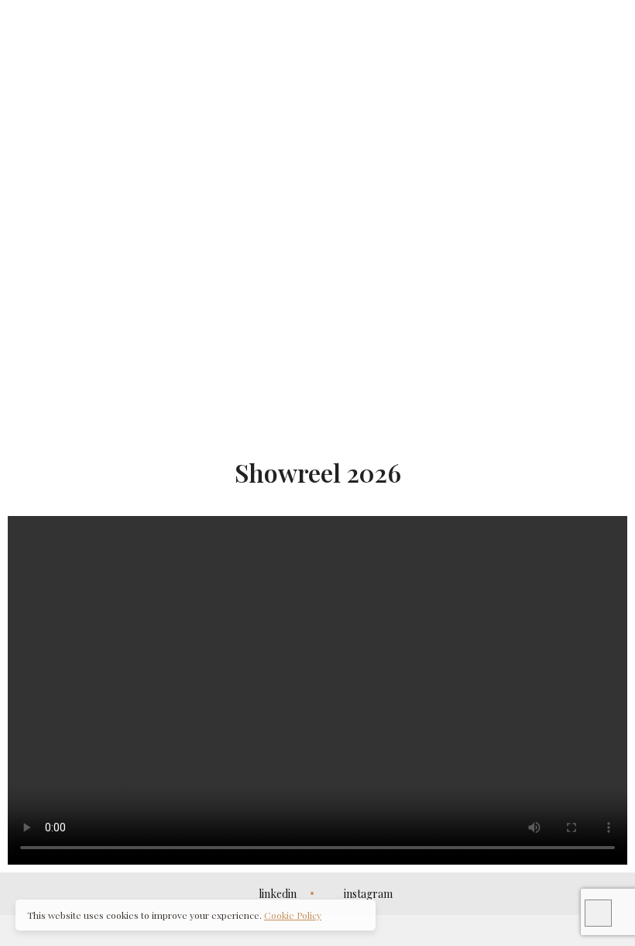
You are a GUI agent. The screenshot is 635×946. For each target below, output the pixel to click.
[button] (317, 403)
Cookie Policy (292, 915)
